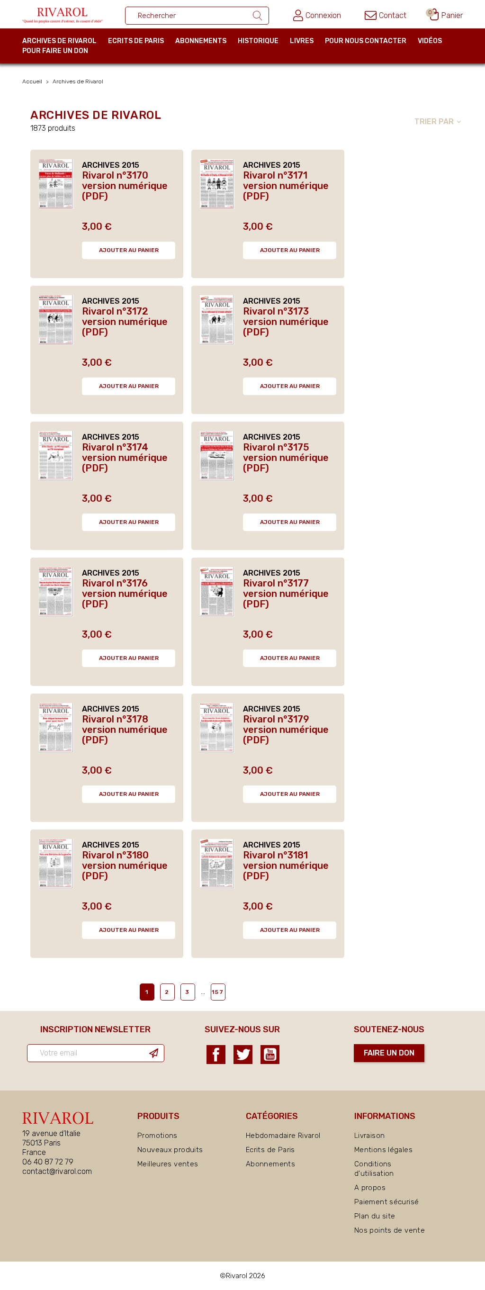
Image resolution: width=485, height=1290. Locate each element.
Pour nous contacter (365, 41)
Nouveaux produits (170, 1150)
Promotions (157, 1135)
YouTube (269, 1054)
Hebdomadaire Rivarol (283, 1135)
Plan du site (374, 1216)
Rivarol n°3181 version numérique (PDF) (286, 865)
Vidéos (430, 41)
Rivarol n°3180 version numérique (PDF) (125, 865)
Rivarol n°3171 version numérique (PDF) (286, 185)
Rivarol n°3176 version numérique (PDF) (125, 593)
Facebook (216, 1054)
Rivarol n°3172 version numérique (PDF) (125, 321)
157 (218, 992)
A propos (370, 1187)
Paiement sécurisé (386, 1202)
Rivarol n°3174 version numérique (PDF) (125, 457)
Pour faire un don (55, 51)
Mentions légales (383, 1150)
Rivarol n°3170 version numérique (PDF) (125, 185)
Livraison (369, 1135)
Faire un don (389, 1052)
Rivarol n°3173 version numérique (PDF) (286, 321)
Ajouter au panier (129, 250)
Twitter (243, 1054)
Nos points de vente (389, 1230)
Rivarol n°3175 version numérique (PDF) (286, 457)
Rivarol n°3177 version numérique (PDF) (286, 593)
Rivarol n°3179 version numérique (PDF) (286, 729)
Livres (302, 41)
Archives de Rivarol (59, 41)
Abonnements (200, 41)
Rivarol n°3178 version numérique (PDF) (125, 729)
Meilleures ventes (167, 1164)
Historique (258, 41)
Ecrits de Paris (136, 41)
